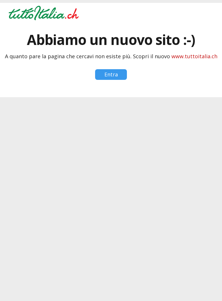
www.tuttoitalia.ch (194, 56)
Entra (111, 74)
